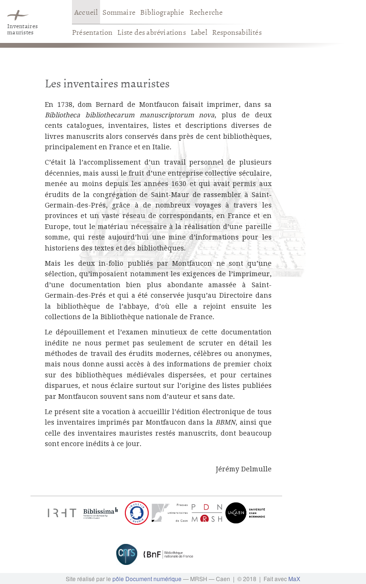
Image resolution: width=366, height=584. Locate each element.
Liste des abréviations (151, 32)
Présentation (92, 32)
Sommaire (118, 12)
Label (199, 32)
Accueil (86, 12)
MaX (294, 578)
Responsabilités (237, 32)
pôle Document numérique (147, 578)
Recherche (206, 12)
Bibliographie (162, 12)
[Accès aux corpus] (18, 12)
